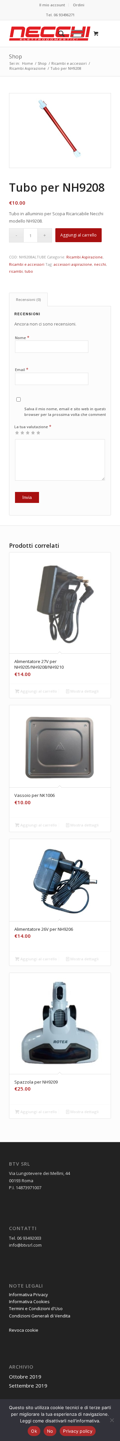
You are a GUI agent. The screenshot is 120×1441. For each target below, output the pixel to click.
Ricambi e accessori (26, 264)
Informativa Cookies (29, 1301)
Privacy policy (77, 1431)
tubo (29, 271)
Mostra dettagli (84, 691)
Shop (15, 56)
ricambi (16, 271)
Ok (34, 1431)
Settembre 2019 (28, 1385)
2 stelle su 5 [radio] (19, 432)
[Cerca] (58, 33)
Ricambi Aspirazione (84, 256)
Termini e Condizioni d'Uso (36, 1308)
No (50, 1431)
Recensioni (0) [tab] (28, 299)
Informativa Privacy (28, 1294)
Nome (22, 337)
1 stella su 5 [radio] (17, 432)
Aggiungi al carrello (78, 235)
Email (21, 369)
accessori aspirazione (73, 264)
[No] (111, 1420)
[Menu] (74, 33)
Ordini (78, 4)
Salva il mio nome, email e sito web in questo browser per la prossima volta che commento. (66, 411)
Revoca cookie (23, 1330)
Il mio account (52, 4)
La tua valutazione (32, 427)
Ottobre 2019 (25, 1376)
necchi (100, 264)
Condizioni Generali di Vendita (39, 1316)
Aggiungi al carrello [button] (38, 691)
